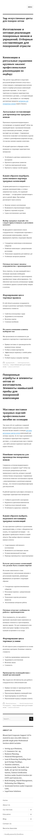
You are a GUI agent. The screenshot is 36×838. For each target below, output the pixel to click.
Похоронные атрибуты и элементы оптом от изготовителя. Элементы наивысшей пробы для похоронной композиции (18, 386)
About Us (6, 805)
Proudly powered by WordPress (14, 834)
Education (7, 814)
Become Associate (10, 828)
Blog (4, 819)
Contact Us (7, 824)
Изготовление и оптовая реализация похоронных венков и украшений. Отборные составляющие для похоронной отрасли (18, 38)
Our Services (7, 810)
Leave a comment (13, 366)
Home (5, 800)
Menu (30, 7)
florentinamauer (11, 703)
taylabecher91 (10, 362)
